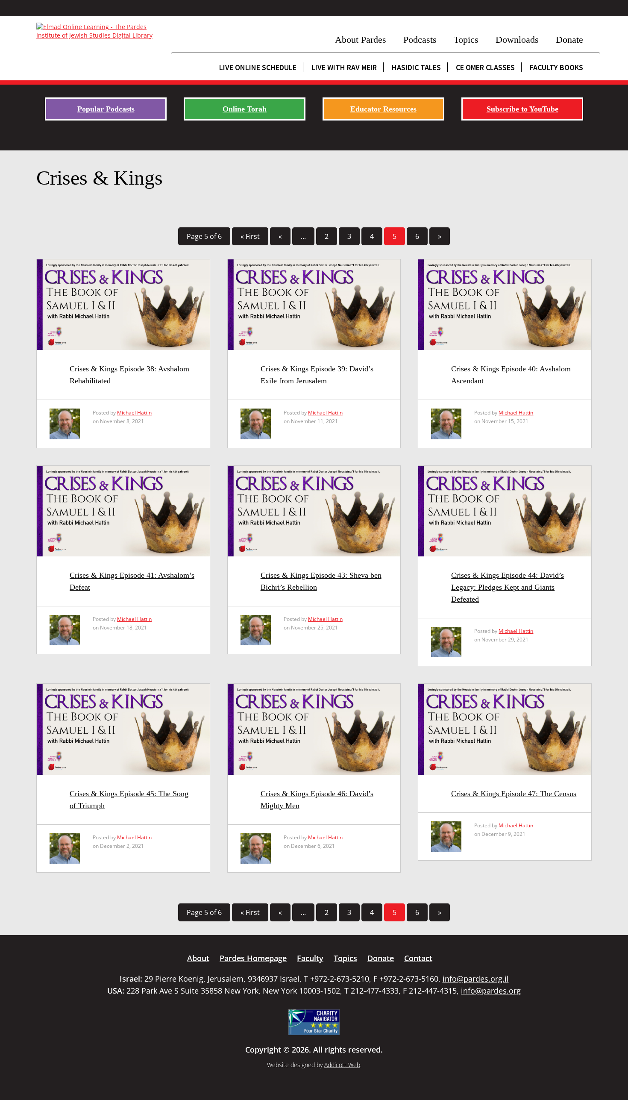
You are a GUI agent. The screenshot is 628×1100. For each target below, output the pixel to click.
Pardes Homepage (253, 958)
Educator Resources (383, 109)
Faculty (310, 958)
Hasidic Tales (416, 67)
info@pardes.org (491, 990)
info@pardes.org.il (476, 979)
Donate (569, 39)
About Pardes (360, 39)
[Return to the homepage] (99, 31)
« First (250, 236)
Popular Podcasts (106, 109)
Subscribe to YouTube (522, 109)
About (198, 958)
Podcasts (420, 39)
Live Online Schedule (257, 67)
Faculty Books (556, 67)
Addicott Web (342, 1065)
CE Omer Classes (485, 67)
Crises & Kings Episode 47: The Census (513, 793)
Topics (466, 39)
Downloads (517, 39)
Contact (418, 958)
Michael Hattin (134, 412)
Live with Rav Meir (344, 67)
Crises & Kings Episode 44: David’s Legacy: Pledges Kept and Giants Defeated (507, 587)
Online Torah (245, 109)
